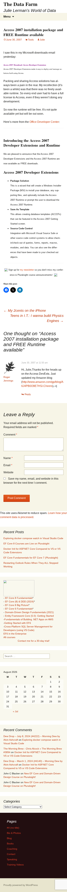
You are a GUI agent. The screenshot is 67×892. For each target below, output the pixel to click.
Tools (31, 39)
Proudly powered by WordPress (20, 885)
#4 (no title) (13, 827)
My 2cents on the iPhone (24, 310)
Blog (9, 838)
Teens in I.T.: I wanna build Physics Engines (37, 318)
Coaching (12, 848)
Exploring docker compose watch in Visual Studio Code (33, 538)
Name (8, 458)
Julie (42, 39)
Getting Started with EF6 (17, 623)
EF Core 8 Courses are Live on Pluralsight (26, 543)
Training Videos (15, 864)
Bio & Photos (14, 833)
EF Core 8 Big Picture (17, 605)
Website (8, 472)
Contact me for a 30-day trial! (33, 640)
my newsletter (27, 270)
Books (10, 843)
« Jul (15, 711)
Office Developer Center (44, 121)
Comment (10, 434)
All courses (9, 637)
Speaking (12, 859)
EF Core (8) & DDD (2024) (19, 601)
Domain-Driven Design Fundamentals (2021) (29, 612)
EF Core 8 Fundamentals (18, 598)
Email (7, 465)
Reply (28, 394)
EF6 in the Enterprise (14, 633)
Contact (11, 854)
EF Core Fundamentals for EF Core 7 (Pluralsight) (30, 557)
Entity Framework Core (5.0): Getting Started (29, 615)
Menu (7, 16)
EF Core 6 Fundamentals (18, 608)
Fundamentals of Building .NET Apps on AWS (28, 619)
